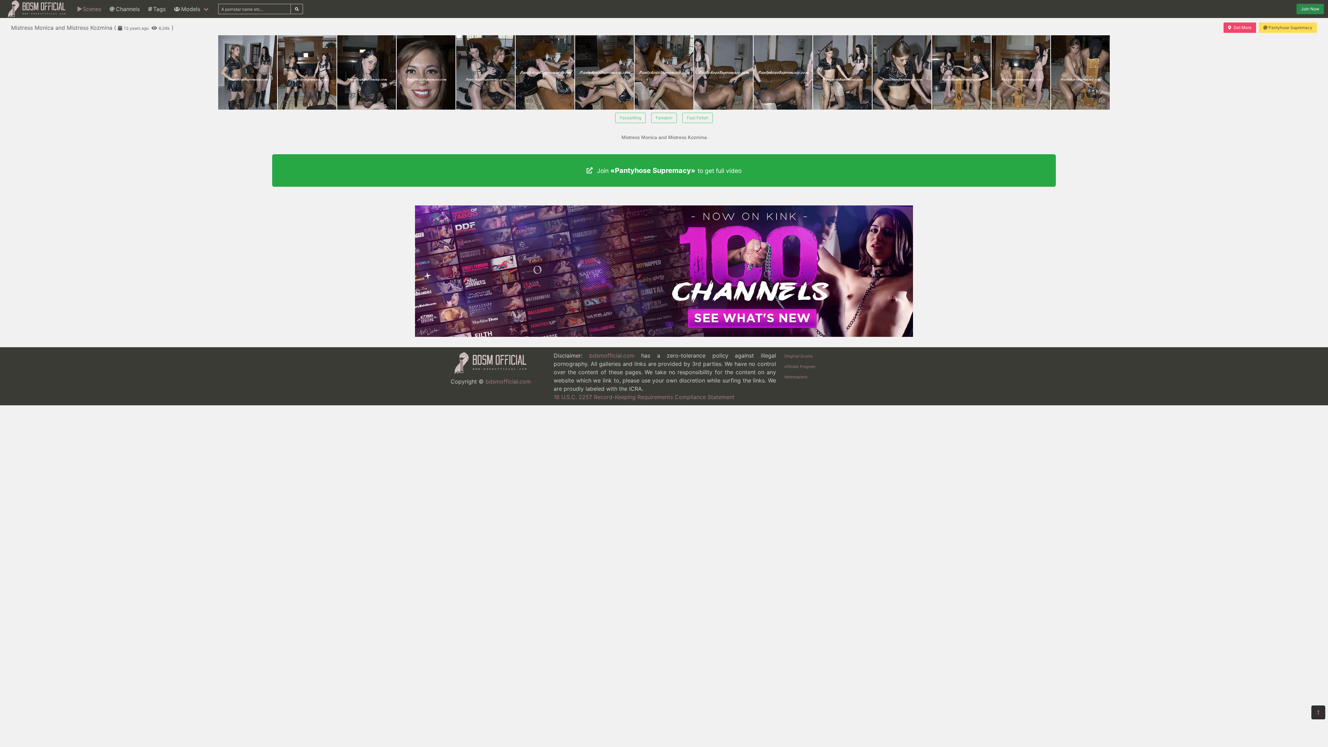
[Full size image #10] (842, 72)
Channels (128, 9)
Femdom (664, 117)
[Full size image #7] (664, 72)
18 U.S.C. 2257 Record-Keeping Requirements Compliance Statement (644, 397)
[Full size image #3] (426, 72)
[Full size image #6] (604, 72)
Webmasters (796, 377)
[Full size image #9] (783, 72)
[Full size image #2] (366, 72)
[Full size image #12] (961, 72)
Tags (159, 9)
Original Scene (798, 356)
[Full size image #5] (545, 72)
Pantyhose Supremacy (1290, 27)
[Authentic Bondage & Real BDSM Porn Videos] (664, 334)
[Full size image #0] (247, 72)
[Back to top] (1318, 712)
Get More (1243, 27)
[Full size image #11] (902, 72)
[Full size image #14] (1080, 72)
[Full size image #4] (485, 72)
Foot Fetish (697, 117)
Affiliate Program (799, 366)
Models (190, 9)
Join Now (1310, 8)
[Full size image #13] (1021, 72)
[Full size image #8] (723, 72)
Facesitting (630, 117)
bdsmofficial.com (508, 381)
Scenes (92, 9)
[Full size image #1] (307, 72)
